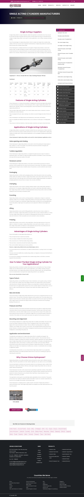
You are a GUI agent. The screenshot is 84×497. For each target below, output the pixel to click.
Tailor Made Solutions (63, 119)
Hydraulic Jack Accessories (64, 86)
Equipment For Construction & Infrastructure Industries (65, 104)
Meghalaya (57, 431)
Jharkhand (22, 431)
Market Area (39, 462)
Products (50, 5)
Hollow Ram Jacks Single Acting (65, 76)
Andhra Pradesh (13, 428)
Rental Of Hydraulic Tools (64, 116)
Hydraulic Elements (66, 461)
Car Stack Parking (62, 122)
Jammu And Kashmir (14, 431)
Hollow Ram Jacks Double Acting (65, 80)
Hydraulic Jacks (62, 30)
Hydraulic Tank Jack (62, 32)
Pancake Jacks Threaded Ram (64, 39)
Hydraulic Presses (62, 108)
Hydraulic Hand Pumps (66, 449)
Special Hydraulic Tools (63, 101)
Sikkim (25, 434)
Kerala (32, 431)
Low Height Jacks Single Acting (64, 45)
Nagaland (69, 431)
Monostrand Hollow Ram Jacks (54, 457)
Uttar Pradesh (47, 434)
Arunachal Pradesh (22, 428)
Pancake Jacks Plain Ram (63, 36)
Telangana (36, 434)
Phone (82, 357)
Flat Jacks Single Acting (63, 42)
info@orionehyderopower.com (19, 461)
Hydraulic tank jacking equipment (65, 89)
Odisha (11, 434)
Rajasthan (21, 434)
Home (39, 5)
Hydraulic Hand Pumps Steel (64, 92)
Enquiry (72, 5)
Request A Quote (16, 409)
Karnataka (28, 431)
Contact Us (65, 5)
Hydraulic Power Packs (63, 95)
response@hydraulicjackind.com (16, 464)
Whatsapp (82, 278)
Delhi (43, 428)
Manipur (52, 431)
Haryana (55, 428)
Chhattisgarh (38, 428)
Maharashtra (46, 431)
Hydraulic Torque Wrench (64, 98)
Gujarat (50, 428)
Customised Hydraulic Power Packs (66, 114)
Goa (47, 428)
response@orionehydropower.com (21, 1)
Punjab (15, 434)
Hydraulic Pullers (52, 454)
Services (58, 5)
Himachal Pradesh (62, 428)
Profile (44, 5)
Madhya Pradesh (38, 431)
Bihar (33, 428)
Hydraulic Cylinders (62, 111)
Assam (28, 428)
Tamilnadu (31, 434)
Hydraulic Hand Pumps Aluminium (65, 83)
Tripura (41, 434)
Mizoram (63, 431)
